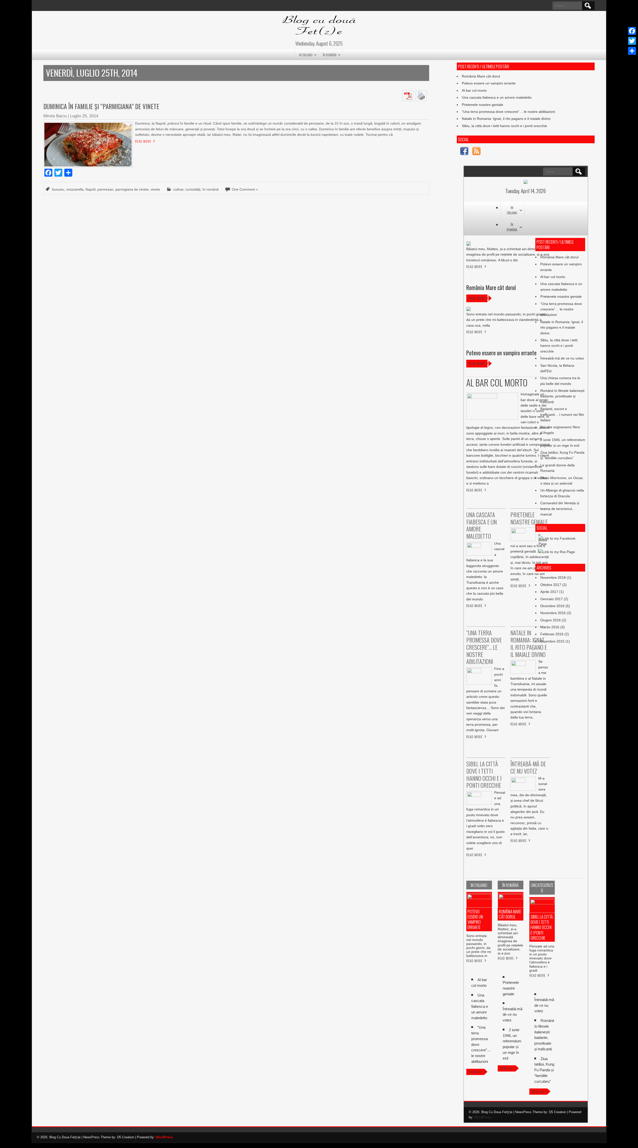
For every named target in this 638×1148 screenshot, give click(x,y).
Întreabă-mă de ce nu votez (562, 358)
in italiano (306, 54)
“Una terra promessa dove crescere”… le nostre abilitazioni (508, 112)
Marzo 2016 (549, 627)
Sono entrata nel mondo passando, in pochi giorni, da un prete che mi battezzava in (478, 946)
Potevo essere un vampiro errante (489, 83)
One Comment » (245, 189)
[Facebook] (632, 31)
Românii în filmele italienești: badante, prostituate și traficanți (562, 396)
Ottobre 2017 (550, 585)
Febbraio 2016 (551, 634)
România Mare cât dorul (481, 76)
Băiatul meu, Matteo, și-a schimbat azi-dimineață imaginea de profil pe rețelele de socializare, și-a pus (510, 939)
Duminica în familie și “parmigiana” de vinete (101, 106)
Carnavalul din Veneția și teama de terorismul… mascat (559, 508)
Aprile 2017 (549, 592)
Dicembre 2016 (552, 606)
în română (329, 54)
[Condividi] (632, 51)
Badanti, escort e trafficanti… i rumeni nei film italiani (562, 414)
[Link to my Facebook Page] (464, 152)
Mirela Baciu (55, 116)
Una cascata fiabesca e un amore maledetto (497, 97)
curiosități (192, 189)
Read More (143, 141)
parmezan (105, 189)
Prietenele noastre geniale (482, 105)
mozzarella (74, 189)
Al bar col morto (474, 90)
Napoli (90, 189)
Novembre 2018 (553, 577)
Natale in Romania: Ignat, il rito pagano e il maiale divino (506, 119)
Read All (475, 1071)
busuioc (58, 189)
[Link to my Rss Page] (476, 152)
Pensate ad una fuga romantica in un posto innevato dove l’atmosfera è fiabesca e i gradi (541, 958)
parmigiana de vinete (132, 189)
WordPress (482, 1117)
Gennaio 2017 (551, 599)
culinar (178, 189)
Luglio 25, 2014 (84, 116)
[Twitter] (632, 41)
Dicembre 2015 (552, 641)
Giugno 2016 (550, 620)
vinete (155, 189)
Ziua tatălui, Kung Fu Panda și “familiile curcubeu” (544, 1070)
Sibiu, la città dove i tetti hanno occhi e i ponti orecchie (504, 126)
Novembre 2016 (553, 613)
